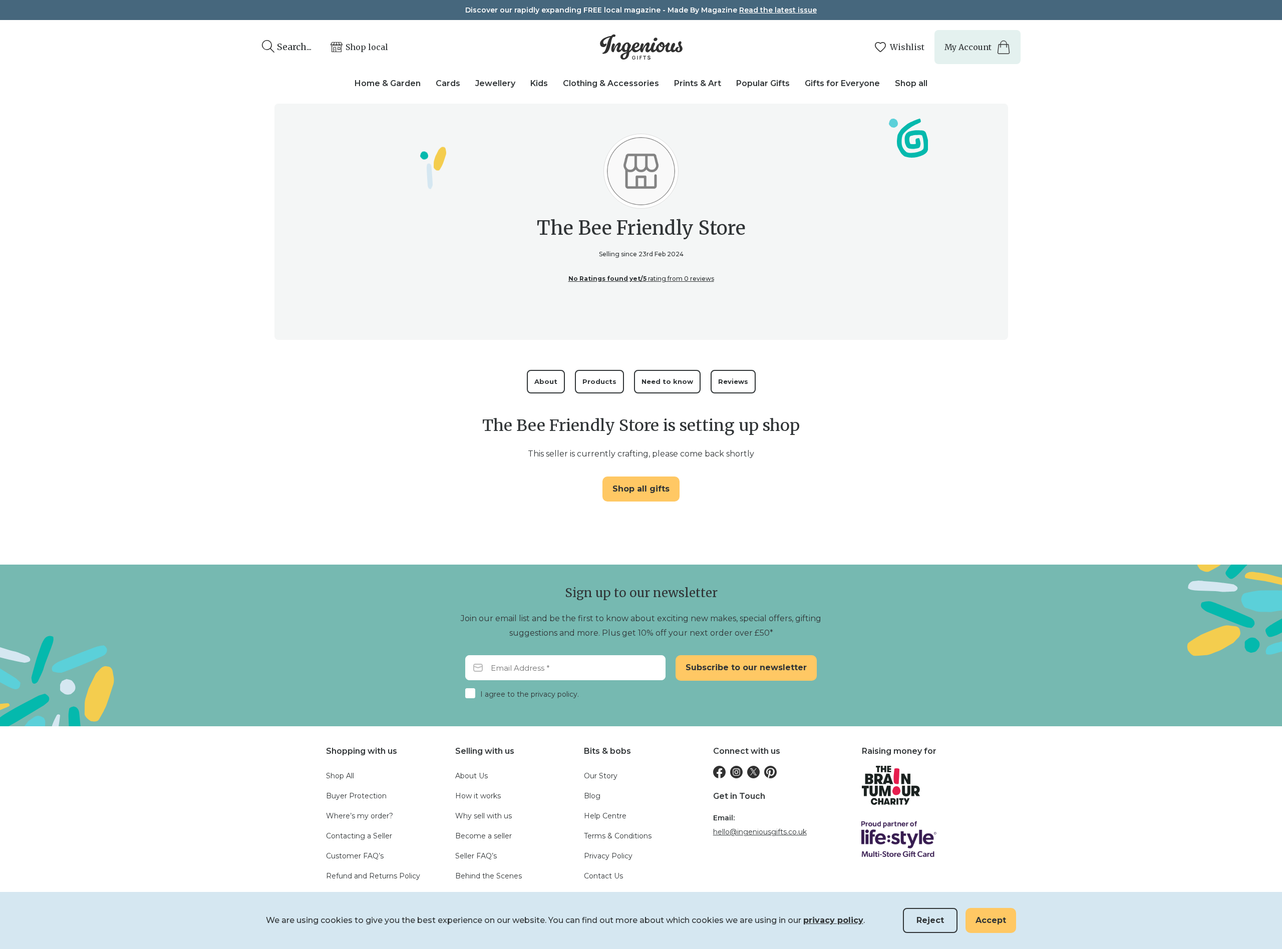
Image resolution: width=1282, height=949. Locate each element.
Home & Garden (388, 83)
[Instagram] (736, 772)
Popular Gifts (763, 83)
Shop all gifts (641, 489)
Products (599, 381)
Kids (539, 83)
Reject (930, 920)
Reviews (733, 381)
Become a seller (483, 835)
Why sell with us (483, 815)
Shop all (911, 83)
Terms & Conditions (618, 835)
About (545, 381)
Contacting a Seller (359, 835)
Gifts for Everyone (842, 83)
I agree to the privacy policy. (529, 694)
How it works (478, 795)
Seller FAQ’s (476, 855)
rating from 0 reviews (641, 278)
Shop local (367, 47)
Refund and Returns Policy (373, 875)
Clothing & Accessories (611, 83)
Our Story (600, 775)
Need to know (667, 381)
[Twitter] (753, 772)
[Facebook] (719, 772)
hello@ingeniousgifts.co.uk (760, 831)
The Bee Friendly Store (641, 228)
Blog (592, 795)
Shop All (340, 775)
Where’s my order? (359, 815)
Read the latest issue (778, 10)
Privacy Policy (608, 855)
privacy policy (833, 920)
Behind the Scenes (488, 875)
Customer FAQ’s (355, 855)
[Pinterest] (770, 772)
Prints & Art (697, 83)
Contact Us (603, 875)
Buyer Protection (356, 795)
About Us (471, 775)
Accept (991, 920)
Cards (448, 83)
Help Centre (605, 815)
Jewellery (495, 83)
